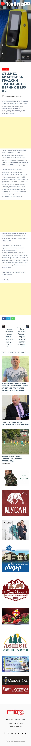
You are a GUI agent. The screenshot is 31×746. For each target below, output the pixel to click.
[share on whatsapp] (2, 45)
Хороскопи (17, 719)
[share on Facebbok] (2, 53)
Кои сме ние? (9, 719)
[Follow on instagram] (12, 733)
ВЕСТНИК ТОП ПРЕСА (16, 727)
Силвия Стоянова (10, 96)
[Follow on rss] (15, 736)
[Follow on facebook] (5, 733)
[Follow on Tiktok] (19, 733)
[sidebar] (28, 3)
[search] (25, 3)
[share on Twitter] (2, 49)
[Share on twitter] (8, 318)
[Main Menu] (3, 3)
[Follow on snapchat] (22, 733)
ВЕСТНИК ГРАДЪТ (18, 723)
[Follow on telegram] (26, 733)
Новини (5, 69)
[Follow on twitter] (9, 733)
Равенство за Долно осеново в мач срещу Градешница (12, 458)
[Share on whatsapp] (13, 318)
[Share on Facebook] (4, 318)
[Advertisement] (15, 132)
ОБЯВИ (23, 719)
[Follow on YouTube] (16, 733)
